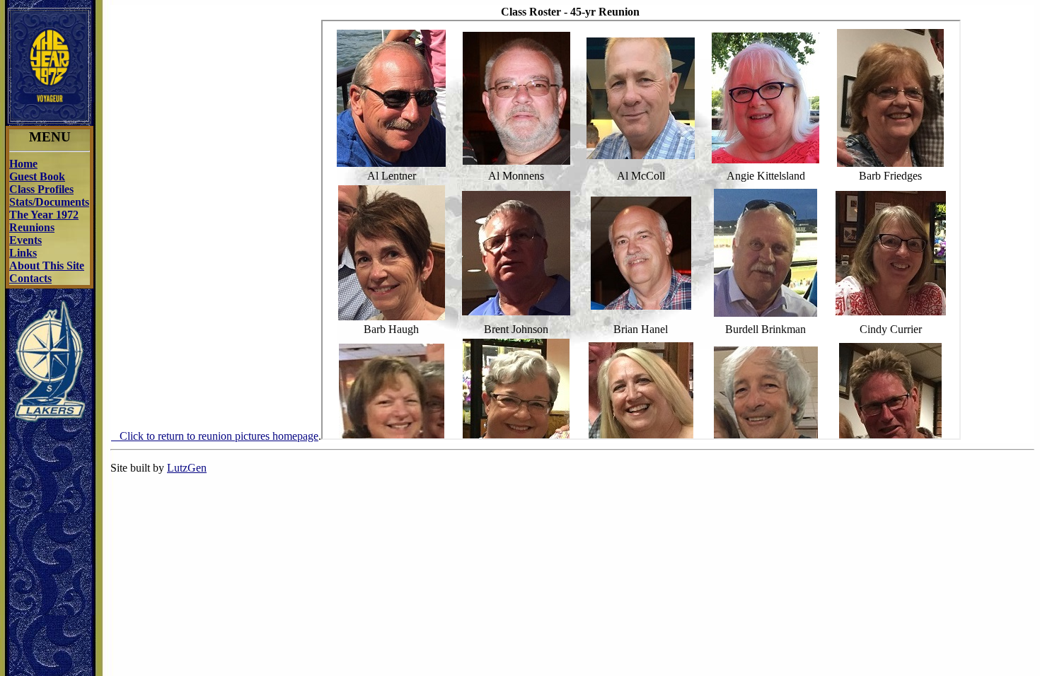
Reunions (31, 227)
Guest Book (37, 176)
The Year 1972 (44, 215)
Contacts (30, 278)
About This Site (46, 266)
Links (23, 253)
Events (25, 240)
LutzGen (187, 468)
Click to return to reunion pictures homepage (214, 436)
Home (23, 164)
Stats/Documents (49, 202)
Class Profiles (41, 189)
